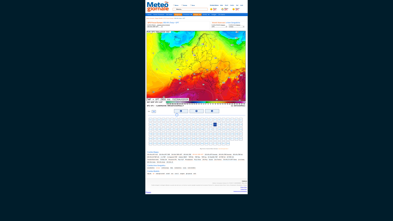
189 (232, 129)
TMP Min (191, 157)
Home (149, 14)
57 (232, 120)
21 (180, 120)
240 (210, 134)
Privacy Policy (244, 187)
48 (219, 120)
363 (197, 143)
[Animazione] (196, 111)
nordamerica (177, 168)
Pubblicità (244, 181)
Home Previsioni (158, 14)
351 (180, 143)
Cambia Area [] (234, 25)
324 (236, 139)
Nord (226, 5)
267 (154, 139)
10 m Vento (241, 159)
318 (227, 139)
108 (210, 125)
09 (163, 120)
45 (215, 120)
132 (150, 129)
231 (197, 134)
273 (163, 139)
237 (206, 134)
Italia (221, 5)
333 (154, 143)
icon (172, 173)
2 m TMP (163, 157)
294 (193, 139)
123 (232, 125)
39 (206, 120)
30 (193, 120)
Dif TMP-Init (222, 157)
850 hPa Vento (151, 162)
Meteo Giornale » (150, 18)
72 (159, 125)
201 (154, 134)
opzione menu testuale (163, 25)
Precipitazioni (189, 159)
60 (236, 120)
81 (172, 125)
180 (219, 129)
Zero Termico (218, 159)
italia (171, 168)
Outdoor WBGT (183, 157)
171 (206, 129)
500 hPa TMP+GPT (176, 154)
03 (155, 120)
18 (176, 120)
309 (215, 139)
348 (176, 143)
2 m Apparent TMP (172, 157)
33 (198, 120)
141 (163, 129)
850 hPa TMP (187, 154)
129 (240, 125)
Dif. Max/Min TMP (213, 157)
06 (159, 120)
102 (202, 125)
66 (150, 125)
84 (176, 125)
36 (202, 120)
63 (241, 120)
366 (202, 143)
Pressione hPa (172, 159)
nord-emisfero (191, 168)
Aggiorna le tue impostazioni (240, 191)
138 (159, 129)
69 (155, 125)
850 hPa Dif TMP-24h (153, 157)
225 (189, 134)
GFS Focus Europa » (168, 18)
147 (172, 129)
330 (150, 143)
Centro (232, 5)
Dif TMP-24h (230, 157)
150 (176, 129)
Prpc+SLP (181, 159)
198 (150, 134)
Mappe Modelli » (159, 18)
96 (193, 125)
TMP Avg (204, 157)
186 (227, 129)
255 (232, 134)
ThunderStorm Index (153, 159)
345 (172, 143)
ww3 (194, 173)
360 (193, 143)
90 (185, 125)
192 (236, 129)
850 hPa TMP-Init (238, 154)
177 (215, 129)
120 (227, 125)
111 (215, 125)
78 (168, 125)
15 (172, 120)
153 (180, 129)
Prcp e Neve (197, 159)
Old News (169, 14)
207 (163, 134)
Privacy (148, 192)
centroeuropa (165, 168)
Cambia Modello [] (218, 25)
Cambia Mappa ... (158, 25)
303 (206, 139)
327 (240, 139)
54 (228, 120)
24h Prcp (204, 159)
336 (159, 143)
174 (210, 129)
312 (219, 139)
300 (202, 139)
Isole (241, 5)
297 (197, 139)
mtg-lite (149, 173)
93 (189, 125)
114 (219, 125)
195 (240, 129)
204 (159, 134)
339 (163, 143)
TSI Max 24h (163, 159)
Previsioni (186, 14)
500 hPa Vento (161, 162)
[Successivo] (212, 111)
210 (167, 134)
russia (184, 168)
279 (172, 139)
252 (227, 134)
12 (168, 120)
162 (193, 129)
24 (185, 120)
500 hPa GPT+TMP (164, 154)
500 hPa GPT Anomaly (211, 154)
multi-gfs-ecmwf (160, 173)
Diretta (205, 14)
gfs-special (189, 173)
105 (206, 125)
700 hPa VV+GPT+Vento (230, 159)
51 (223, 120)
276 (167, 139)
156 (185, 129)
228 (193, 134)
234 (202, 134)
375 (215, 143)
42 (211, 120)
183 (223, 129)
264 (150, 139)
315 (223, 139)
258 (236, 134)
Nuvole (211, 159)
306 (210, 139)
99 (198, 125)
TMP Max (197, 157)
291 (189, 139)
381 (223, 143)
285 (180, 139)
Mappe (196, 14)
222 (185, 134)
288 (185, 139)
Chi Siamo (221, 14)
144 (167, 129)
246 (219, 134)
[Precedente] (181, 111)
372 (210, 143)
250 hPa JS (170, 162)
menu (223, 25)
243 (215, 134)
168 (202, 129)
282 (176, 139)
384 (227, 143)
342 (167, 143)
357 (189, 143)
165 (197, 129)
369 (206, 143)
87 (180, 125)
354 (185, 143)
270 (159, 139)
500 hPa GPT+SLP (152, 154)
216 (176, 134)
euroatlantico (151, 168)
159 (189, 129)
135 (154, 129)
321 (232, 139)
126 (236, 125)
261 (240, 134)
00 (150, 120)
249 (223, 134)
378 (219, 143)
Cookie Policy (244, 189)
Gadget (213, 14)
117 (223, 125)
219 (180, 134)
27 (189, 120)
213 (172, 134)
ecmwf (168, 173)
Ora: (149, 111)
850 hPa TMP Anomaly (225, 154)
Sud (237, 5)
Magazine (178, 14)
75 (163, 125)
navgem (182, 173)
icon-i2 (177, 173)
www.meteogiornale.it (223, 148)
